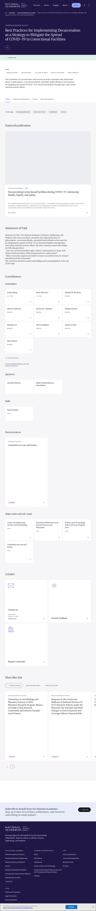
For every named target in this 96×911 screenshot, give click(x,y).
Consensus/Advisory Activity (16, 25)
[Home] (6, 12)
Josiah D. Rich (70, 325)
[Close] (93, 907)
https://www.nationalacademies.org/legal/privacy (18, 908)
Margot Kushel (71, 309)
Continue (71, 907)
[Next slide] (12, 767)
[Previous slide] (7, 767)
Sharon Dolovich (14, 309)
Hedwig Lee (12, 325)
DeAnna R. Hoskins (44, 309)
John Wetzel (12, 341)
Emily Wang (12, 292)
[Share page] (7, 47)
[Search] (89, 5)
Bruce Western (42, 292)
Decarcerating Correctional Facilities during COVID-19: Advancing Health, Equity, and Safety (43, 193)
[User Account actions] (84, 5)
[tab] (7, 99)
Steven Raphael (42, 325)
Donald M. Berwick (73, 292)
